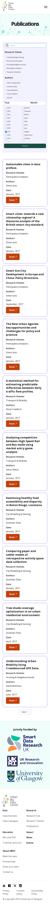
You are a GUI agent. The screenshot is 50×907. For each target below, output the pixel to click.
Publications (32, 826)
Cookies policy (20, 892)
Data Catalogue (10, 820)
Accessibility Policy (37, 892)
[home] (10, 7)
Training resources (12, 842)
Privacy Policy (6, 892)
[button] (45, 7)
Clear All (25, 146)
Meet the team (10, 856)
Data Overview (10, 815)
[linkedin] (20, 885)
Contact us (8, 871)
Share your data (10, 866)
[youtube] (4, 885)
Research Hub (33, 815)
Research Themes (35, 820)
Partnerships (9, 861)
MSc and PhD (9, 837)
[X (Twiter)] (15, 885)
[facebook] (9, 885)
